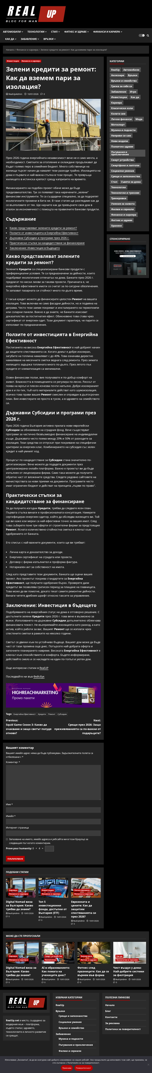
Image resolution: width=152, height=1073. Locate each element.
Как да (9, 39)
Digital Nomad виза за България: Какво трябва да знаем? (19, 905)
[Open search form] (148, 35)
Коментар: (13, 762)
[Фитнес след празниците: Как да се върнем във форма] (93, 953)
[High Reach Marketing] (53, 695)
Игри (133, 91)
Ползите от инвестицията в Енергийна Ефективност (44, 233)
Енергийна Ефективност (25, 714)
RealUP (43, 668)
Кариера (13, 890)
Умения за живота (123, 203)
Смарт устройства (122, 160)
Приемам (67, 1068)
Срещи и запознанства (125, 176)
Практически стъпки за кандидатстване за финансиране (47, 243)
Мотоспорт (118, 124)
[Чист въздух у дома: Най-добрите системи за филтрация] (129, 953)
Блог (108, 1011)
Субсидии (62, 714)
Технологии (35, 31)
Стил (54, 31)
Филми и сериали (122, 209)
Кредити (42, 714)
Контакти (111, 1017)
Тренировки (118, 198)
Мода (139, 119)
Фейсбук (39, 676)
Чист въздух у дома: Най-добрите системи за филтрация (128, 971)
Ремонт (51, 714)
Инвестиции (13, 61)
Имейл (11, 816)
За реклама (112, 1023)
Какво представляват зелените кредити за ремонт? (43, 228)
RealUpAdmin (15, 94)
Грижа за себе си (121, 86)
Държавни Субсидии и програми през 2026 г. (39, 238)
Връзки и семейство (124, 80)
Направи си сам (121, 135)
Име (9, 804)
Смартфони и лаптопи (125, 165)
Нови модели (119, 141)
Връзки (48, 39)
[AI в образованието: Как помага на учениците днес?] (58, 953)
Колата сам (118, 113)
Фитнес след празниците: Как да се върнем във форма (93, 971)
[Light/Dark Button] (142, 35)
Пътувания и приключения (120, 153)
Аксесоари (117, 75)
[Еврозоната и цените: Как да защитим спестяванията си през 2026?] (86, 888)
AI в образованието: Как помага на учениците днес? (56, 971)
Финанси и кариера (106, 31)
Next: (77, 727)
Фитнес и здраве (75, 31)
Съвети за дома (131, 181)
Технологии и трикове (125, 192)
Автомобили (12, 31)
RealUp (115, 69)
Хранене (116, 225)
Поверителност (83, 1068)
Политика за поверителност (123, 1029)
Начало (110, 1005)
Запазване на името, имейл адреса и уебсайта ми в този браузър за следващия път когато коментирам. (48, 841)
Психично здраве (122, 146)
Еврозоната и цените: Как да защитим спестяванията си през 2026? (83, 909)
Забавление (29, 39)
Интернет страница (17, 827)
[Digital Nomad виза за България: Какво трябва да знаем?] (21, 888)
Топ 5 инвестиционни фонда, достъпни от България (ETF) (53, 907)
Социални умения (122, 170)
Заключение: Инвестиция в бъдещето (35, 248)
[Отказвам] (148, 1064)
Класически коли (122, 108)
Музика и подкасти (123, 130)
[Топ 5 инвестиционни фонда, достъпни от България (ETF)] (53, 888)
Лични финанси (82, 890)
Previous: (29, 727)
